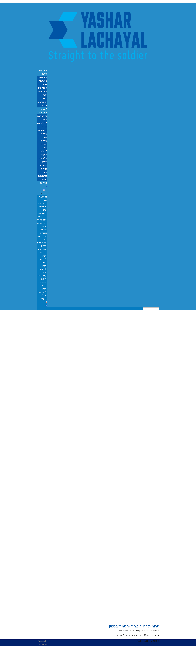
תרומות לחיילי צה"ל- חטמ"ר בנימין (134, 625)
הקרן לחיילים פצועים (43, 151)
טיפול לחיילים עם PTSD (42, 123)
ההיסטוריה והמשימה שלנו (42, 81)
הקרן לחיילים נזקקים (43, 140)
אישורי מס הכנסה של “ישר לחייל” (41, 216)
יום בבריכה (42, 116)
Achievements (123, 630)
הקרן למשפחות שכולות (42, 176)
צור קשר (43, 183)
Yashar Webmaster (148, 630)
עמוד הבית (42, 70)
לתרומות (43, 109)
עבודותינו (43, 112)
